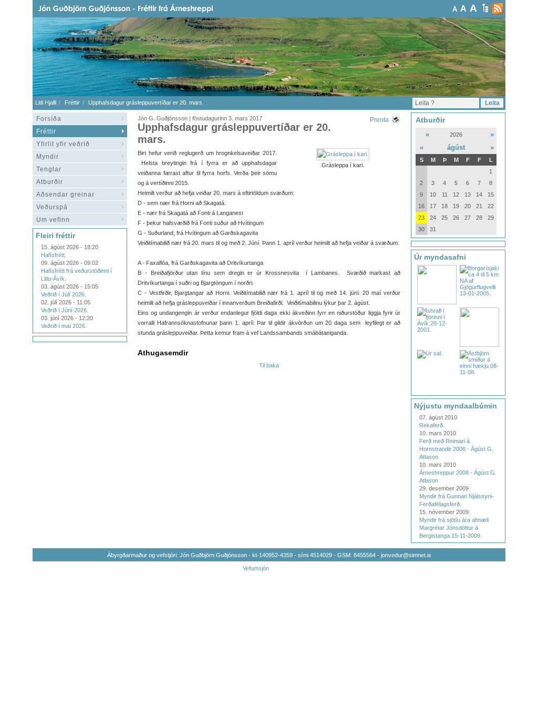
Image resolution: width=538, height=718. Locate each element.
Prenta (379, 120)
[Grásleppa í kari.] (342, 154)
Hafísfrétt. (53, 255)
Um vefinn (53, 219)
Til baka (269, 365)
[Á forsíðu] (142, 8)
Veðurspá (52, 207)
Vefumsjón (256, 568)
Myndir (47, 156)
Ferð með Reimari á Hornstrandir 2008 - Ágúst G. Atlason (456, 449)
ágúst (456, 147)
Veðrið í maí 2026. (64, 326)
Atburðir (49, 182)
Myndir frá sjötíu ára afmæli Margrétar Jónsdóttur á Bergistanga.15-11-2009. (454, 528)
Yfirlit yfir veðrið (63, 144)
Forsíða (48, 118)
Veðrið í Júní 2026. (64, 310)
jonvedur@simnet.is (406, 555)
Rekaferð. (431, 425)
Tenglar (48, 169)
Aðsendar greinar (65, 194)
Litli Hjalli (45, 102)
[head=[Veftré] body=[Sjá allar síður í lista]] (485, 8)
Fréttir (72, 102)
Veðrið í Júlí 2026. (63, 294)
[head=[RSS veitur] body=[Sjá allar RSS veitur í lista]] (497, 8)
